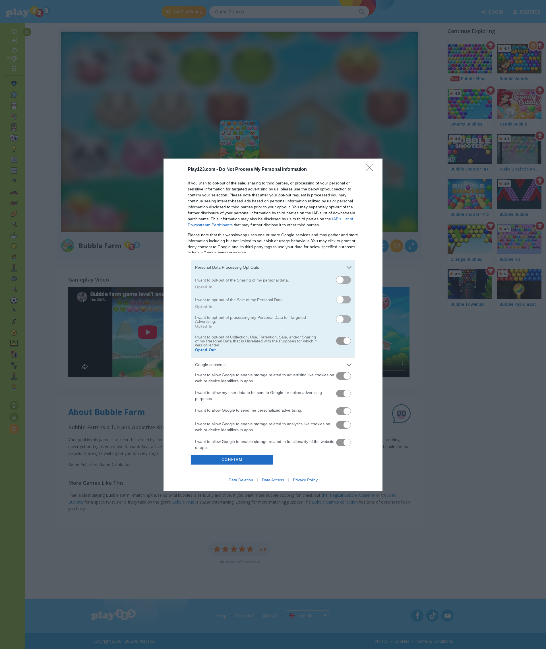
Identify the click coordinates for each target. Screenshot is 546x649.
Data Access (273, 480)
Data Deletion (241, 480)
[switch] (343, 280)
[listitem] (273, 267)
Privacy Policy (305, 480)
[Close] (371, 169)
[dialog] (273, 325)
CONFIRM (232, 459)
